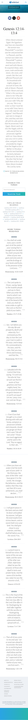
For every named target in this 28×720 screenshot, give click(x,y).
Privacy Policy (17, 680)
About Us (6, 680)
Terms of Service (18, 682)
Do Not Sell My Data (19, 684)
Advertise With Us (8, 682)
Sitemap (6, 693)
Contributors (7, 688)
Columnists (7, 686)
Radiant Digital (8, 695)
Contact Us (7, 684)
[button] (25, 2)
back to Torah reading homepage (14, 172)
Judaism (14, 7)
